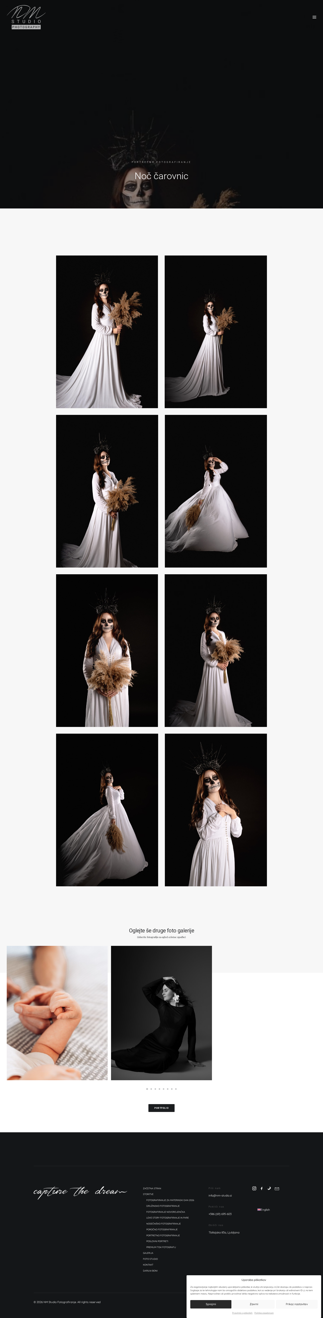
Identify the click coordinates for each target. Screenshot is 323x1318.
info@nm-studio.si (220, 1195)
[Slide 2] (151, 1089)
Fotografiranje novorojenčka (165, 1211)
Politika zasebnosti (264, 1312)
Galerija (148, 1253)
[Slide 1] (147, 1089)
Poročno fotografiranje (162, 1229)
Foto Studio (150, 1259)
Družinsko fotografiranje (163, 1206)
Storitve (148, 1194)
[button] (314, 17)
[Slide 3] (155, 1089)
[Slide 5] (164, 1089)
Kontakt (148, 1264)
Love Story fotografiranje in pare (167, 1217)
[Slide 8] (176, 1089)
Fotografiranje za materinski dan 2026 (170, 1200)
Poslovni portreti (157, 1241)
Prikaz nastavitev (297, 1304)
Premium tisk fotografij (161, 1247)
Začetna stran (152, 1188)
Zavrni (254, 1304)
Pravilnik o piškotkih (242, 1312)
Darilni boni (150, 1270)
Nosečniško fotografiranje (163, 1223)
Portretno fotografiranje (161, 162)
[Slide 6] (168, 1089)
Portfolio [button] (161, 1108)
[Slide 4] (159, 1089)
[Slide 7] (172, 1089)
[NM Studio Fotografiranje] (26, 17)
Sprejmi (211, 1304)
